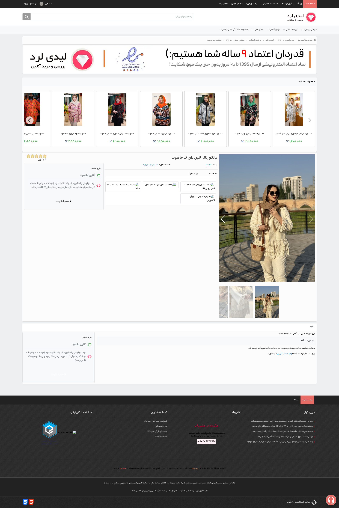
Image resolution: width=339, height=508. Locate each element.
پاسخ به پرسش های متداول (155, 421)
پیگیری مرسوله (288, 4)
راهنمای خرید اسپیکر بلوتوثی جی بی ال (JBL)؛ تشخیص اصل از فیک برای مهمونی (279, 442)
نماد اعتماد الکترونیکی (269, 4)
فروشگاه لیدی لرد (176, 491)
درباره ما (295, 400)
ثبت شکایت (307, 400)
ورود (26, 4)
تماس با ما (223, 4)
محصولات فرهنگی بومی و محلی (234, 29)
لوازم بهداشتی (292, 29)
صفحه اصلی (310, 4)
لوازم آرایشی (274, 29)
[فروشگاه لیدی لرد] (300, 17)
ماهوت (209, 165)
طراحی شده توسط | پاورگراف (298, 502)
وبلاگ (299, 4)
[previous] (309, 120)
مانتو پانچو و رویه (150, 165)
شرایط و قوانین (237, 4)
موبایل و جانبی (310, 29)
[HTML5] (31, 502)
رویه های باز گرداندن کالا (157, 431)
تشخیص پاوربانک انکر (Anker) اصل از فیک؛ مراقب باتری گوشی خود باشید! (282, 431)
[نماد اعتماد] (169, 59)
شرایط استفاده (161, 436)
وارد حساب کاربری (284, 354)
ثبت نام (33, 4)
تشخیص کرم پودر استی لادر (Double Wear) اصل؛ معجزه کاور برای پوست (282, 426)
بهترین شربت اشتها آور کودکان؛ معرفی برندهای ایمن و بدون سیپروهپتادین (281, 421)
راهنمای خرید (251, 4)
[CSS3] (25, 502)
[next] (30, 120)
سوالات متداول (161, 426)
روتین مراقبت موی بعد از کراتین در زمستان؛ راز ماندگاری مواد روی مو (285, 436)
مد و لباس (259, 29)
